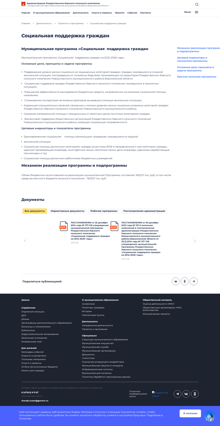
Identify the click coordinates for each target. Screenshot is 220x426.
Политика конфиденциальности (138, 394)
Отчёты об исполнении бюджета (39, 366)
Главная (25, 12)
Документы (88, 354)
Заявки (25, 300)
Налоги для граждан (32, 370)
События (132, 12)
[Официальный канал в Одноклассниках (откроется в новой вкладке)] (195, 394)
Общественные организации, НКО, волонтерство (162, 308)
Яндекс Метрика (81, 412)
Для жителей (29, 348)
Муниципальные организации (99, 350)
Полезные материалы (33, 359)
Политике (25, 418)
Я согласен (190, 413)
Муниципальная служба (95, 347)
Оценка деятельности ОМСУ (158, 303)
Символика (88, 303)
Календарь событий (32, 352)
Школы (25, 319)
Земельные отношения (34, 338)
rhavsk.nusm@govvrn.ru (34, 400)
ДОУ (23, 315)
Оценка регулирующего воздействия (103, 361)
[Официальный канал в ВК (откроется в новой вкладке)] (186, 394)
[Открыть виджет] (210, 416)
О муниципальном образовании (51, 12)
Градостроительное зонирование (40, 334)
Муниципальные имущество (98, 343)
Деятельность (81, 12)
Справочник (28, 308)
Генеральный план (31, 341)
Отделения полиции (32, 311)
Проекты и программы (94, 329)
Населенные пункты (93, 315)
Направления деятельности (97, 325)
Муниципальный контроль (96, 373)
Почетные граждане (93, 307)
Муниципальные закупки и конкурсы (102, 365)
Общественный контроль (157, 300)
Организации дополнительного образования (46, 323)
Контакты (145, 12)
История (87, 311)
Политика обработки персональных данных (106, 376)
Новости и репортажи (33, 355)
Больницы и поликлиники (36, 326)
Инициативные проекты (156, 314)
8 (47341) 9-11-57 (29, 392)
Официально (89, 335)
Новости (119, 12)
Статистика (88, 358)
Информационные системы (97, 369)
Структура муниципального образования (105, 339)
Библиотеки (28, 330)
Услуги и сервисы (102, 12)
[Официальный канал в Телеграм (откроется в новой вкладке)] (177, 394)
